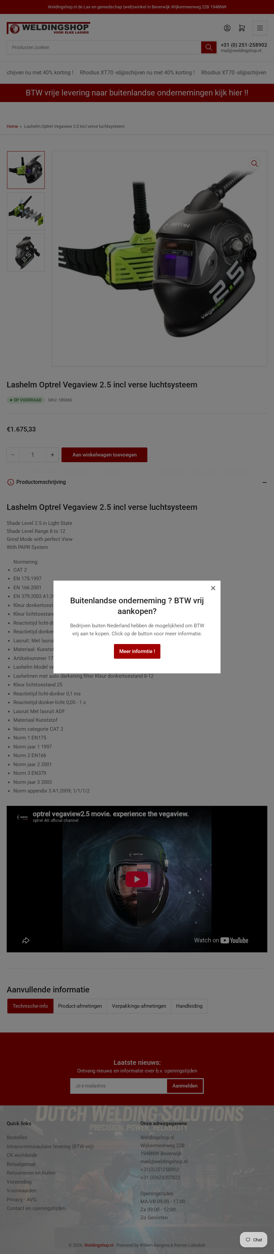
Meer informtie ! (137, 651)
